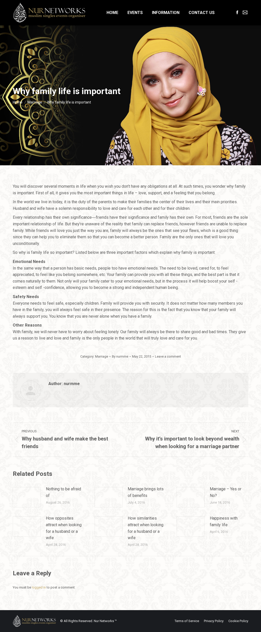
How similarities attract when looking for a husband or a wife (145, 528)
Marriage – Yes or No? (225, 492)
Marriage (101, 356)
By (120, 356)
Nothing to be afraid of (63, 492)
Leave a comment (168, 356)
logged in (39, 587)
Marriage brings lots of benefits (146, 492)
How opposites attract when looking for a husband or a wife (64, 528)
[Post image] (27, 497)
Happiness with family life (224, 521)
